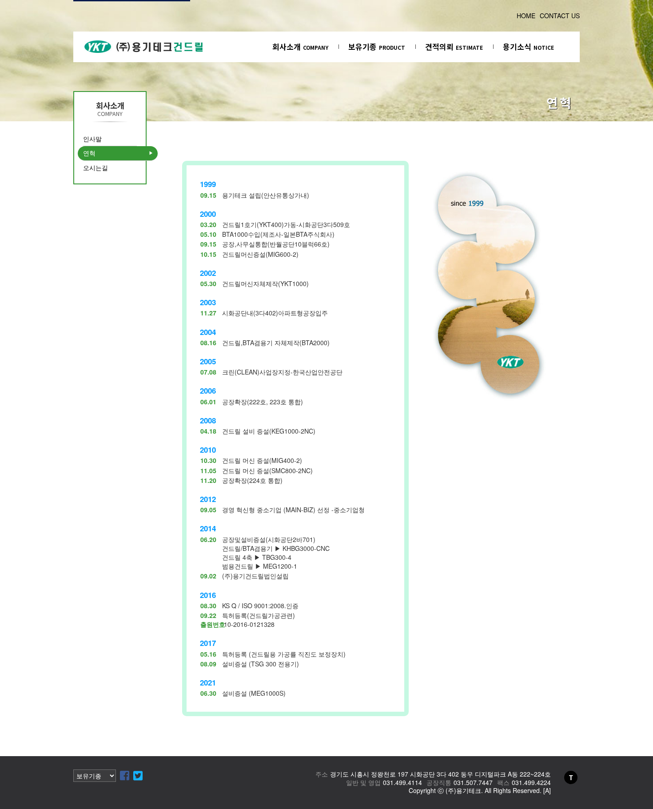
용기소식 (528, 46)
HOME (526, 15)
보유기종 (376, 46)
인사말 (92, 138)
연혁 (89, 152)
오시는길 (95, 167)
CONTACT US (560, 15)
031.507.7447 (473, 782)
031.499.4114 (402, 782)
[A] (547, 790)
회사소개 (300, 46)
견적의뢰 (454, 46)
